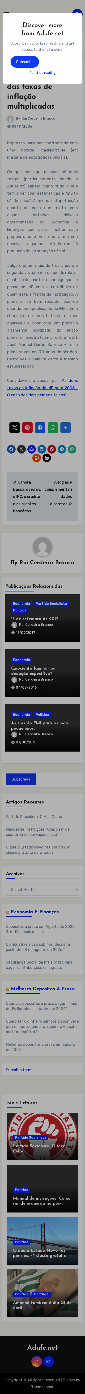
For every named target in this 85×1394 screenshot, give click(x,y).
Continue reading (42, 73)
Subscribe (25, 62)
